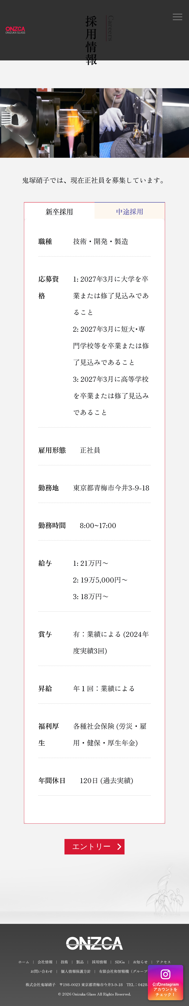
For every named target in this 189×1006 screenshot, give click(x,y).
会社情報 (44, 962)
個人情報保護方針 (76, 971)
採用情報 (99, 962)
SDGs (120, 962)
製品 (80, 962)
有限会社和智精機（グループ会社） (129, 971)
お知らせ (140, 962)
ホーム (23, 962)
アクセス (163, 962)
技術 (64, 962)
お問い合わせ (41, 971)
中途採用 (129, 211)
